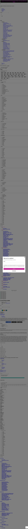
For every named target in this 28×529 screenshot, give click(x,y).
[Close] (24, 257)
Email (4, 261)
